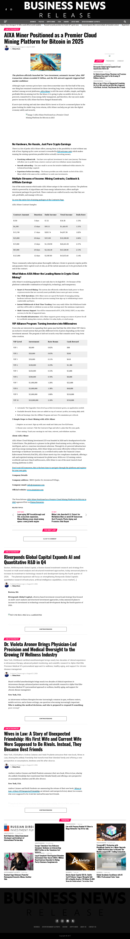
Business (33, 22)
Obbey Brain (16, 49)
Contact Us (92, 927)
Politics (41, 22)
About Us (83, 927)
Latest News (75, 22)
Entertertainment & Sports (91, 22)
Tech (59, 22)
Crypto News (51, 22)
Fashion (66, 22)
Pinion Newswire (37, 502)
